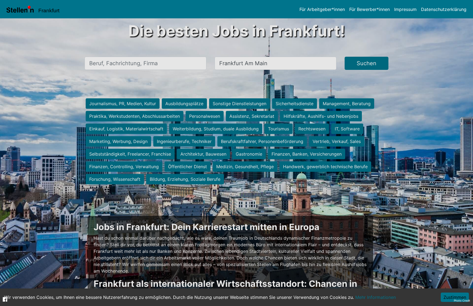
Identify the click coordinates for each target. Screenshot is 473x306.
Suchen (366, 63)
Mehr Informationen (375, 297)
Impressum (405, 9)
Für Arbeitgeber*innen (322, 9)
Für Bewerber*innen (369, 9)
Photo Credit (462, 300)
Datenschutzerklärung (443, 9)
